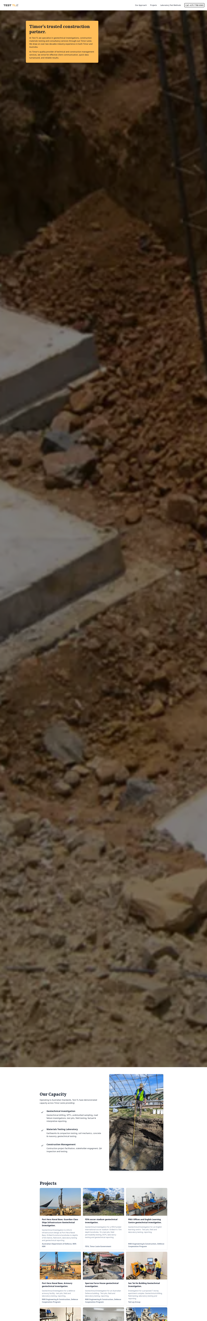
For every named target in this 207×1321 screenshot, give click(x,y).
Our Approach (141, 5)
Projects (153, 5)
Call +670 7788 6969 (194, 5)
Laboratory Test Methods (170, 5)
